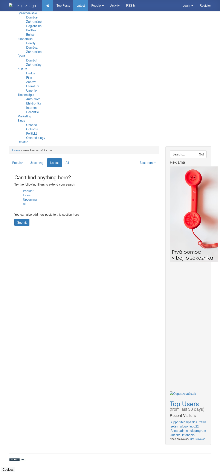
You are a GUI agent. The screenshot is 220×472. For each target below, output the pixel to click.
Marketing (24, 116)
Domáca (32, 47)
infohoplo (188, 435)
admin (183, 430)
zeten (174, 426)
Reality (30, 43)
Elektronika (33, 103)
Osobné (31, 125)
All (67, 162)
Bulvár (30, 34)
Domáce (32, 17)
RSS (129, 5)
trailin (202, 422)
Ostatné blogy (35, 137)
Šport (21, 56)
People (96, 5)
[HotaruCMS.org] (110, 459)
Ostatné (23, 142)
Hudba (30, 73)
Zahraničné (34, 21)
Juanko (175, 435)
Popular (17, 162)
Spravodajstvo (27, 13)
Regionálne (34, 26)
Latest (80, 5)
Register (205, 5)
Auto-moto (33, 99)
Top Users (184, 403)
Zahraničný (33, 64)
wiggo (184, 426)
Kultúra (22, 69)
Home (16, 150)
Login (187, 5)
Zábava (31, 82)
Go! (201, 154)
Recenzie (32, 112)
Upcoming (36, 162)
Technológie (26, 94)
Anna (174, 430)
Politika (31, 30)
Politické (31, 133)
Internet (31, 107)
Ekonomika (25, 39)
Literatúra (32, 86)
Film (29, 77)
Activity (115, 5)
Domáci (31, 60)
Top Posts (63, 5)
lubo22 (194, 426)
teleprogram (197, 430)
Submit (22, 222)
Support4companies (183, 422)
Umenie (31, 90)
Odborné (32, 129)
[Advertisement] (188, 326)
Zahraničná (34, 51)
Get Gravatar (197, 439)
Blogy (21, 120)
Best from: (147, 162)
